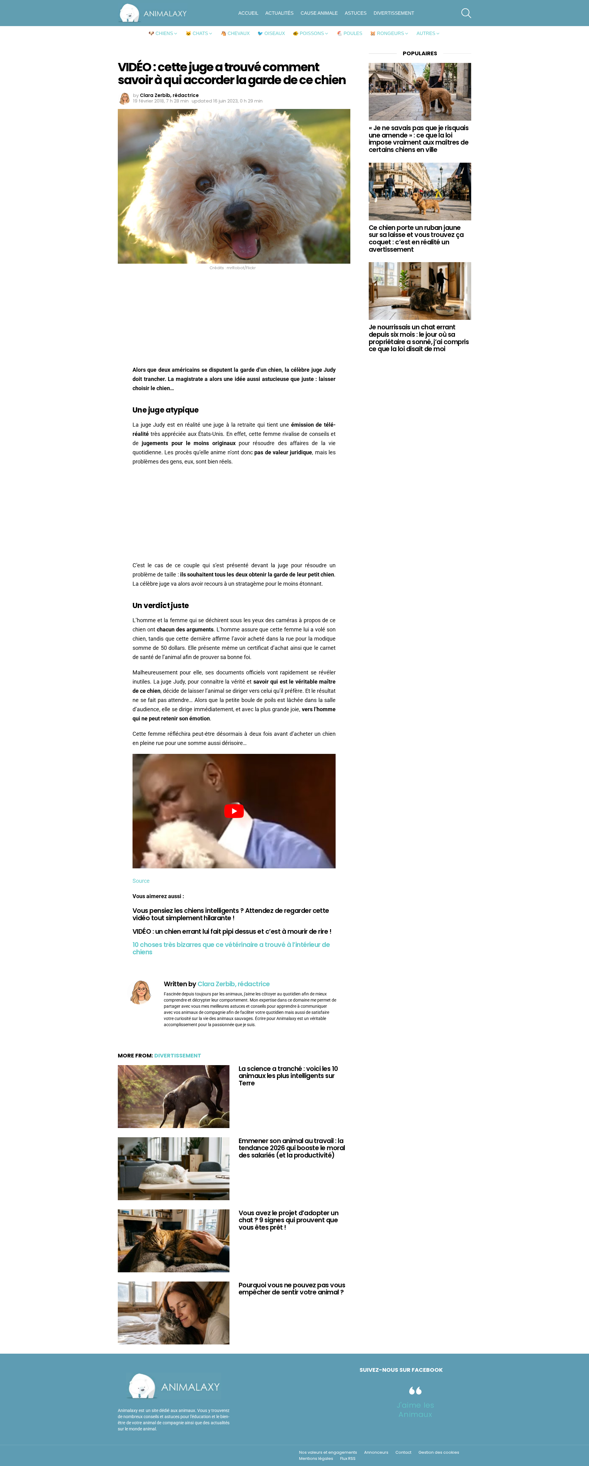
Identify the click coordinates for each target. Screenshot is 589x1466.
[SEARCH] (466, 13)
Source (141, 881)
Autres (426, 33)
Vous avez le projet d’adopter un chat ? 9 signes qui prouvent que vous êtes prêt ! (288, 1220)
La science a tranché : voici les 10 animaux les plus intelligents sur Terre (288, 1076)
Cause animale (319, 13)
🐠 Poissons (308, 33)
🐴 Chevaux (235, 33)
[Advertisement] (234, 320)
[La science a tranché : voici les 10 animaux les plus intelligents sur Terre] (173, 1096)
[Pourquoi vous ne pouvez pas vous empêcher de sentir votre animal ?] (173, 1313)
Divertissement (394, 13)
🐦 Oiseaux (271, 33)
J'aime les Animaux (415, 1409)
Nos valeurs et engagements (328, 1452)
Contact (403, 1452)
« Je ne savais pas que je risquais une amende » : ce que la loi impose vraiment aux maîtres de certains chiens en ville (418, 138)
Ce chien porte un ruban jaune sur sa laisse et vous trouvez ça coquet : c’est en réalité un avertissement (416, 238)
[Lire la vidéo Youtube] (234, 811)
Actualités (279, 13)
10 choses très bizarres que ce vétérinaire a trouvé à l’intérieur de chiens (231, 948)
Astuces (356, 13)
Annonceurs (376, 1452)
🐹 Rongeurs (387, 33)
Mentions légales (316, 1458)
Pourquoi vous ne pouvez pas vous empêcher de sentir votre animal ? (292, 1289)
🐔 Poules (349, 33)
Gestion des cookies (438, 1452)
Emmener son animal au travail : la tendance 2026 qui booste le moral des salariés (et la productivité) (292, 1148)
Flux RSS (348, 1458)
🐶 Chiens (160, 33)
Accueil (248, 13)
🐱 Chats (197, 33)
